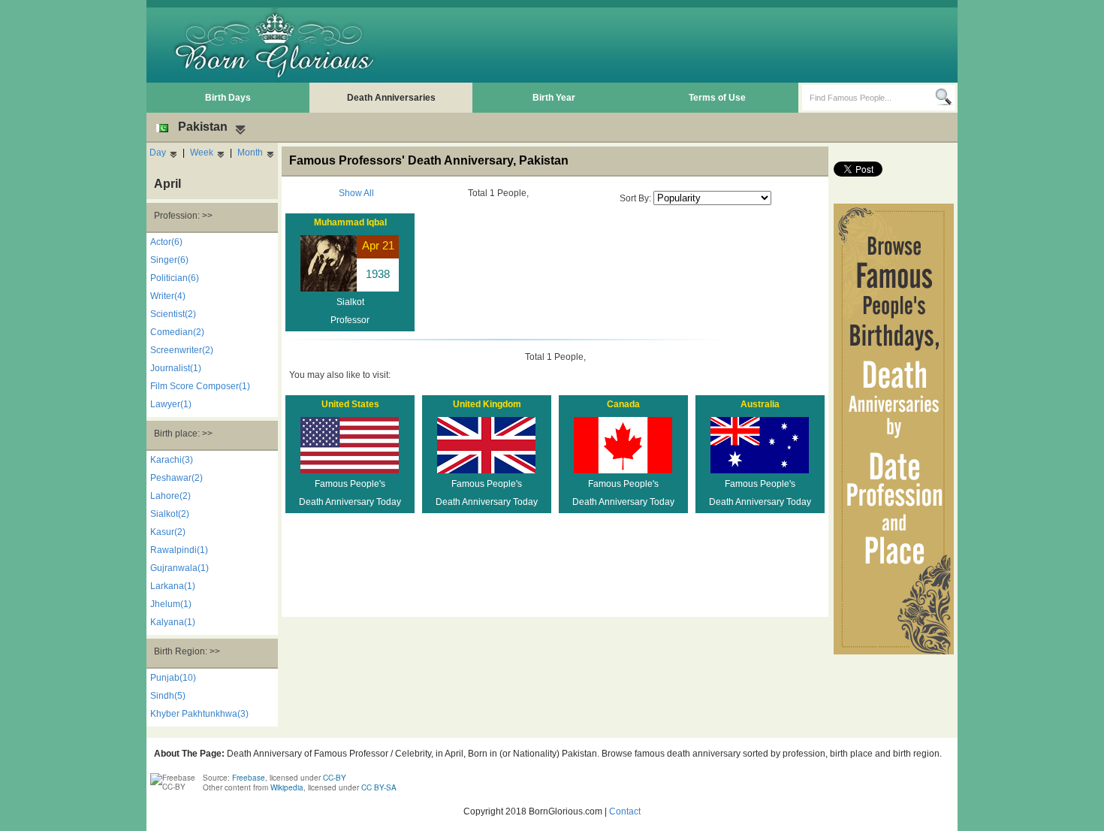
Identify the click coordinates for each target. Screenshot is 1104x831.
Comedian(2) (177, 332)
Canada (623, 404)
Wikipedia (286, 787)
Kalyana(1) (172, 622)
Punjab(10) (173, 677)
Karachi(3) (171, 460)
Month (250, 152)
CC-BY (334, 777)
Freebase (248, 777)
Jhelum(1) (171, 604)
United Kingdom (487, 404)
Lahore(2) (170, 496)
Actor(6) (166, 242)
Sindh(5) (168, 695)
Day (157, 152)
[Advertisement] (680, 45)
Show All (356, 193)
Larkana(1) (172, 586)
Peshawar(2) (176, 478)
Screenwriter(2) (181, 350)
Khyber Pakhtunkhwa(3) (199, 714)
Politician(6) (174, 278)
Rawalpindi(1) (179, 550)
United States (350, 404)
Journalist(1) (175, 368)
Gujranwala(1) (179, 568)
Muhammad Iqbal (350, 222)
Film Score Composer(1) (200, 386)
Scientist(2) (173, 314)
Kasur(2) (168, 532)
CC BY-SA (379, 787)
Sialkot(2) (169, 514)
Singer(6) (169, 260)
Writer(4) (168, 296)
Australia (760, 404)
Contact (625, 811)
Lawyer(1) (171, 404)
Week (201, 152)
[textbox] (868, 97)
